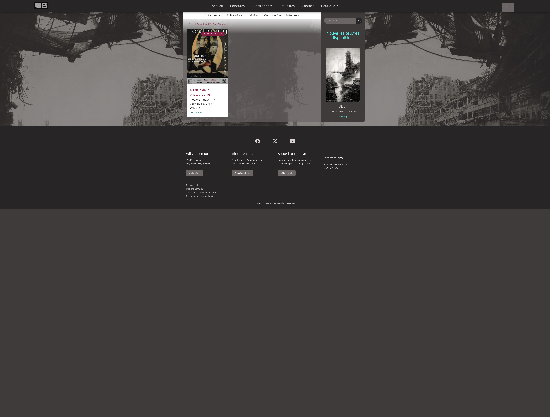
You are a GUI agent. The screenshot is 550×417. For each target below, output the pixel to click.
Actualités (287, 6)
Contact (308, 6)
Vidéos (253, 15)
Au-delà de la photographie (200, 92)
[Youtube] (292, 141)
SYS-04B (343, 86)
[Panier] (508, 7)
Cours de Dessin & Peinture (281, 15)
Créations (211, 15)
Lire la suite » (196, 113)
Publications (235, 15)
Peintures (237, 6)
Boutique (328, 6)
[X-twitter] (275, 141)
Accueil (217, 6)
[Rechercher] (359, 21)
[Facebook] (257, 141)
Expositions (260, 6)
